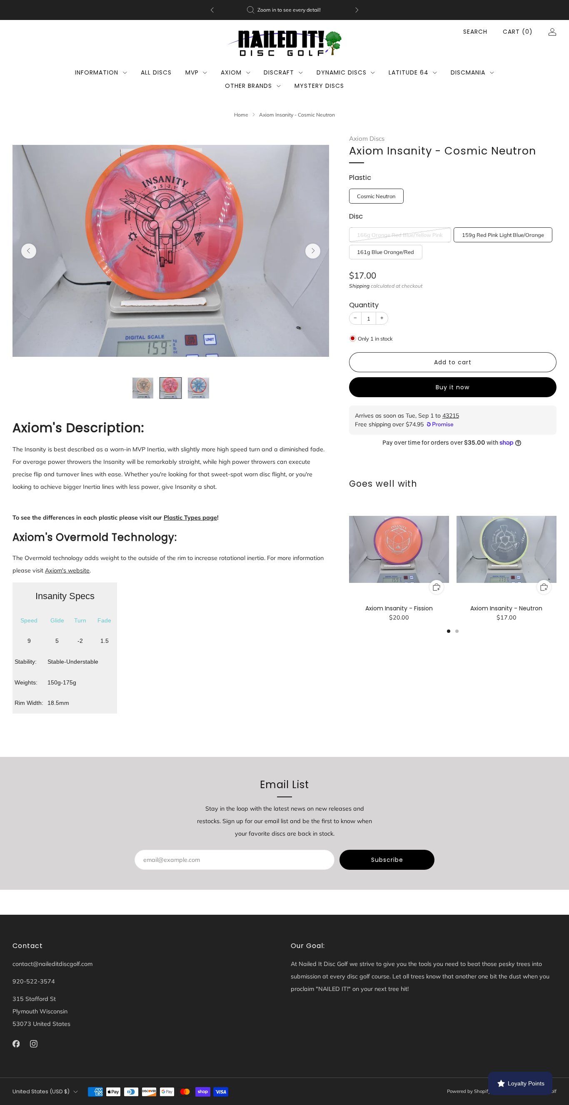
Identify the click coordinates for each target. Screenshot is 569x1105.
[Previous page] (349, 550)
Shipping (359, 286)
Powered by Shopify (469, 1091)
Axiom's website (67, 570)
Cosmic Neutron (376, 196)
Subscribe (387, 860)
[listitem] (284, 10)
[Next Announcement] (357, 10)
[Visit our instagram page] (34, 1044)
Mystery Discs (319, 86)
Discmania (468, 72)
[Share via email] (474, 462)
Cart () (518, 31)
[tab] (448, 631)
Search (475, 31)
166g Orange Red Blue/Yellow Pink (400, 234)
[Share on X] (445, 462)
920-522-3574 (33, 981)
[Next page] (556, 550)
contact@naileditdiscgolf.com (52, 964)
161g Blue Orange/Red (385, 252)
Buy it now (452, 387)
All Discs (156, 72)
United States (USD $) (41, 1091)
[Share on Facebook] (430, 462)
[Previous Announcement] (212, 10)
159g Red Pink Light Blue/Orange (503, 234)
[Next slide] (313, 251)
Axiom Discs (366, 138)
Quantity (364, 305)
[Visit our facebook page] (16, 1044)
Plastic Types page (190, 517)
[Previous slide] (28, 251)
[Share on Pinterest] (460, 462)
